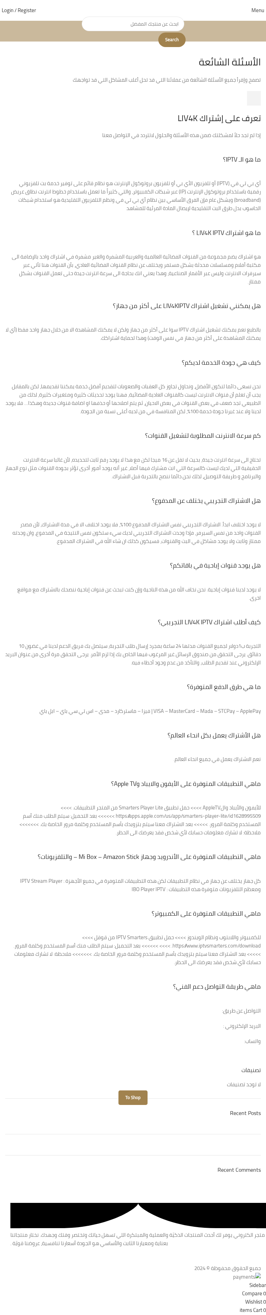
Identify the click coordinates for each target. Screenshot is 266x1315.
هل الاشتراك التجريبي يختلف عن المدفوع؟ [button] (206, 500)
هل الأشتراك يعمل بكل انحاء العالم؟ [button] (214, 735)
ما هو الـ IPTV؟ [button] (242, 159)
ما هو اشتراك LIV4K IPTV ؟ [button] (226, 232)
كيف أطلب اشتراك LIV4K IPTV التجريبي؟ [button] (209, 622)
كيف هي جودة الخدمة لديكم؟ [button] (221, 362)
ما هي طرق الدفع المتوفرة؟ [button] (224, 686)
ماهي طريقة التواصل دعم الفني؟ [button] (217, 986)
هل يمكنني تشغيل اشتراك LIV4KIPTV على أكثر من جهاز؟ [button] (187, 305)
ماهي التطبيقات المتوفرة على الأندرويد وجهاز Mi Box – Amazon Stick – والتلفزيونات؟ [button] (149, 856)
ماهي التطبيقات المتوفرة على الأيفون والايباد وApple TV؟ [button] (186, 783)
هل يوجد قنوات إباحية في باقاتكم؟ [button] (215, 565)
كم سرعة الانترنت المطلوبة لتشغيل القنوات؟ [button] (203, 435)
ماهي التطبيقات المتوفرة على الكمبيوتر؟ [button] (206, 913)
